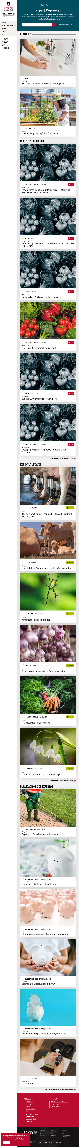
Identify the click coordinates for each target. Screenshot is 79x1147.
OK (6, 1143)
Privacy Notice (10, 1137)
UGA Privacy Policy (55, 1137)
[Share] (73, 40)
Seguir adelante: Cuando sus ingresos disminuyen (39, 983)
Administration (30, 1109)
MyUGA (42, 1135)
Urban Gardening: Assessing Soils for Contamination (40, 133)
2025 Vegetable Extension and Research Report (39, 348)
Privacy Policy (30, 1116)
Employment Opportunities (54, 1131)
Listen (6, 47)
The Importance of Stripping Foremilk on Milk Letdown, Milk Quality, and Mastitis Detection (47, 515)
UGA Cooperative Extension (59, 1102)
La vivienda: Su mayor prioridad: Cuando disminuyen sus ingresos (44, 1033)
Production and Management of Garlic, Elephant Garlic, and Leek (44, 671)
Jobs (27, 1111)
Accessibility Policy (31, 1119)
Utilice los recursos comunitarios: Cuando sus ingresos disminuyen (45, 934)
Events (4, 31)
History (28, 1106)
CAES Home (29, 1102)
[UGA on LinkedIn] (60, 1143)
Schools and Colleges (43, 1131)
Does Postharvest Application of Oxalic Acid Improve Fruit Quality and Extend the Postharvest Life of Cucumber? (46, 191)
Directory (42, 1133)
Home (42, 5)
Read (6, 38)
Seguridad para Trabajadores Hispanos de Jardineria (40, 834)
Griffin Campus (55, 1106)
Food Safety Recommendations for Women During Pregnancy (43, 83)
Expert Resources (7, 25)
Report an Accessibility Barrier (65, 1132)
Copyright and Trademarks (54, 1134)
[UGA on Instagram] (54, 1143)
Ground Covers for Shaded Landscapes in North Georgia (41, 774)
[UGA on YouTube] (57, 1143)
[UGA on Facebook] (49, 1143)
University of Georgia (30, 1134)
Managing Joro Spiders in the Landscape (36, 619)
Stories (4, 22)
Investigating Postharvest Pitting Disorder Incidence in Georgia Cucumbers (44, 451)
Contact (4, 34)
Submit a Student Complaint (66, 1136)
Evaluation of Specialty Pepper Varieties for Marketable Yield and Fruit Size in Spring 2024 (48, 244)
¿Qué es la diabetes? (29, 1083)
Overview (28, 1104)
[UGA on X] (52, 1143)
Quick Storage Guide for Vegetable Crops (36, 722)
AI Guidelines (30, 1121)
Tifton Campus (55, 1104)
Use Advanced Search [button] (65, 24)
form (22, 1139)
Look (6, 41)
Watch (6, 44)
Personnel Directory (32, 1114)
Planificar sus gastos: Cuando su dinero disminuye (39, 884)
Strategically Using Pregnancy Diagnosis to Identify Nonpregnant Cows (46, 568)
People (4, 28)
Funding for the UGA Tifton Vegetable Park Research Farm (42, 297)
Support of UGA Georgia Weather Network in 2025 (40, 398)
